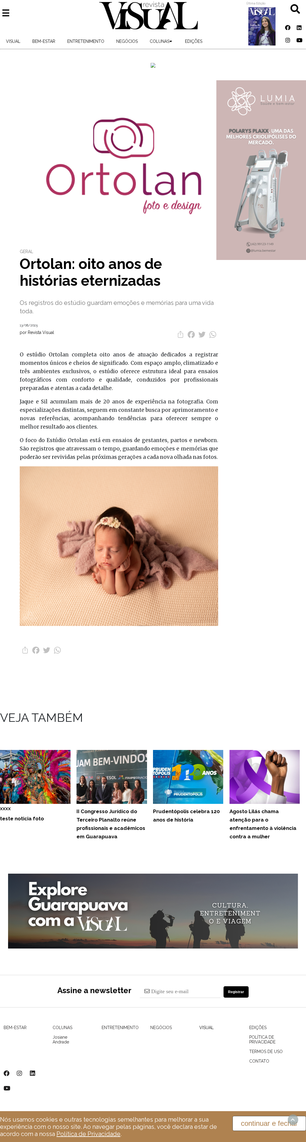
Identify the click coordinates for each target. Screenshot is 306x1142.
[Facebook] (288, 27)
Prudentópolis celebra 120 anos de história (186, 815)
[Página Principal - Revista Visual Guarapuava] (148, 16)
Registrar (236, 992)
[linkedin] (299, 27)
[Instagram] (288, 40)
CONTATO (259, 1061)
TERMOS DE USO (266, 1051)
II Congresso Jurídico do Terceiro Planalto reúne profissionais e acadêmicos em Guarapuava (110, 824)
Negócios (127, 41)
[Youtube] (299, 40)
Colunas (159, 41)
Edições (193, 41)
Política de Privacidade (88, 1134)
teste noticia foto (22, 814)
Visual (13, 41)
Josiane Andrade (55, 1039)
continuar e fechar (269, 1123)
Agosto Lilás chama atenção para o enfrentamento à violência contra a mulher (263, 824)
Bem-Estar (43, 41)
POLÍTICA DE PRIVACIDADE (262, 1039)
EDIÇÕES (258, 1027)
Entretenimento (85, 41)
